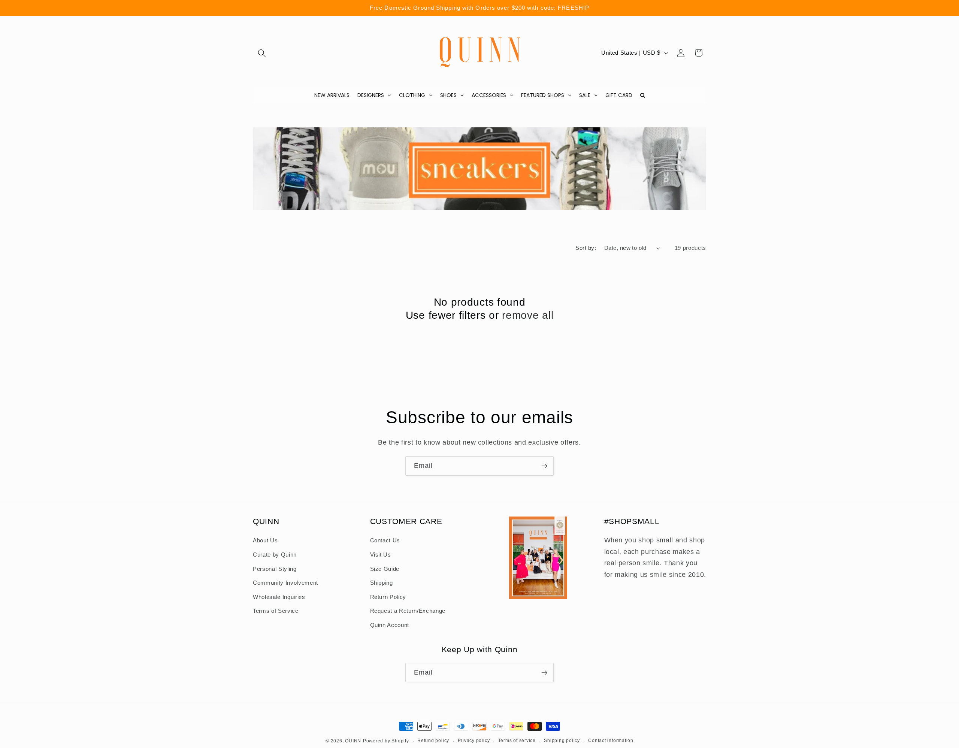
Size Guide (385, 569)
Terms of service (517, 740)
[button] (262, 53)
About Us (265, 540)
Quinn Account (389, 625)
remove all (527, 315)
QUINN (353, 741)
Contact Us (385, 540)
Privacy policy (474, 740)
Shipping (381, 582)
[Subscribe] (544, 466)
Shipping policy (562, 740)
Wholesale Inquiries (279, 597)
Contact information (610, 740)
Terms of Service (276, 611)
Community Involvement (285, 582)
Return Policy (388, 597)
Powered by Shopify (386, 741)
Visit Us (380, 554)
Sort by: (585, 248)
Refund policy (433, 740)
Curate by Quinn (275, 554)
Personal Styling (275, 569)
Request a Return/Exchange (408, 611)
